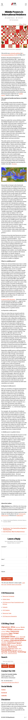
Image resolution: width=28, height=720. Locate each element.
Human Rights (19, 638)
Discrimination (4, 633)
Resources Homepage (8, 596)
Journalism (4, 641)
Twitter (3, 690)
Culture (8, 631)
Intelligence (7, 640)
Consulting (3, 631)
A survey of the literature (8, 299)
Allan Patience (11, 18)
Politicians (20, 650)
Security (4, 652)
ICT (2, 640)
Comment (4, 546)
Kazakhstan (10, 641)
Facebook (4, 692)
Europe (16, 633)
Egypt (11, 633)
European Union (8, 636)
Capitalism (3, 629)
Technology (21, 652)
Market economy (18, 641)
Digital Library (6, 599)
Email (3, 565)
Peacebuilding (6, 650)
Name (3, 559)
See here (14, 164)
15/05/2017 (20, 18)
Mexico (19, 643)
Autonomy (18, 627)
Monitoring (13, 645)
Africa (13, 627)
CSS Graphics (6, 610)
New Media (19, 645)
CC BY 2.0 (18, 49)
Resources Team (7, 613)
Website (3, 571)
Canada (5, 520)
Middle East (5, 645)
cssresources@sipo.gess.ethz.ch (10, 682)
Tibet (2, 653)
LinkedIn (4, 695)
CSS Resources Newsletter (10, 616)
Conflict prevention (18, 629)
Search (5, 666)
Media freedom (11, 643)
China (9, 629)
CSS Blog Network (9, 717)
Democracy (14, 631)
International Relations (12, 520)
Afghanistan (5, 627)
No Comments (15, 20)
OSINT (19, 648)
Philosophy (14, 650)
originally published (15, 53)
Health (12, 638)
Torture (5, 653)
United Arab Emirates (12, 653)
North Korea (12, 647)
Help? (11, 666)
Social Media (12, 652)
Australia (20, 520)
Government (5, 638)
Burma (23, 627)
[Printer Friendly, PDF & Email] (23, 24)
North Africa (4, 647)
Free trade (22, 636)
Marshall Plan (4, 643)
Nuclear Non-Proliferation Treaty (9, 648)
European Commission (6, 634)
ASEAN (9, 521)
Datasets (5, 607)
